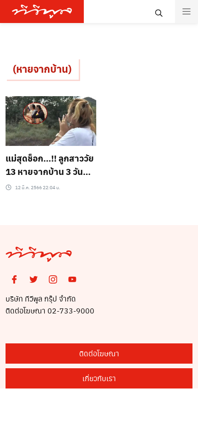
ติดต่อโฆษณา (99, 353)
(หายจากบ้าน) (42, 68)
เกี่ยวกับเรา (99, 378)
